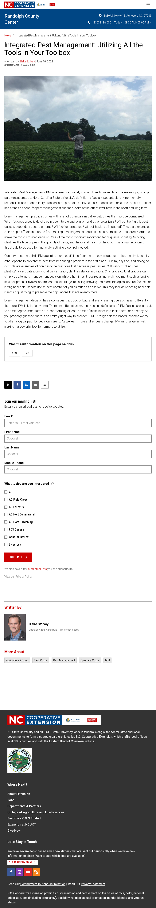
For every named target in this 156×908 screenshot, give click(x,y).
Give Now (14, 830)
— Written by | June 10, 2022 (28, 61)
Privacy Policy (23, 576)
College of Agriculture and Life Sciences (35, 812)
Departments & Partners (24, 806)
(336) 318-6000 (102, 22)
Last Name (11, 447)
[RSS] (36, 872)
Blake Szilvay (27, 61)
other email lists (37, 568)
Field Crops (41, 660)
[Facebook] (11, 872)
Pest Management (64, 660)
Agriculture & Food (17, 660)
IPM (107, 660)
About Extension (18, 794)
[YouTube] (28, 872)
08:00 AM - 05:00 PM (136, 22)
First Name (12, 432)
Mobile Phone (14, 463)
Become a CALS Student (24, 818)
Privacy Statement (93, 884)
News (7, 35)
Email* (8, 416)
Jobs (10, 800)
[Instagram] (19, 872)
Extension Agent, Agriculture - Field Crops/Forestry (54, 629)
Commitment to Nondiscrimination (42, 884)
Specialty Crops (90, 660)
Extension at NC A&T (21, 824)
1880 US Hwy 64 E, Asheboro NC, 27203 (127, 15)
